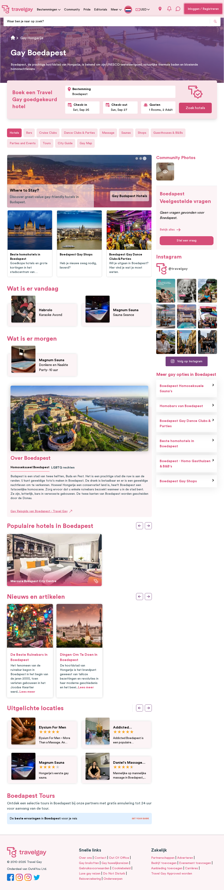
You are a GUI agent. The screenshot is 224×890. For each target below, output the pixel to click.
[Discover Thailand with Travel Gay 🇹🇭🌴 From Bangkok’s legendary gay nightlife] (207, 291)
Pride (87, 9)
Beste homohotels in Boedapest (177, 443)
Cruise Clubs (48, 132)
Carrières (191, 868)
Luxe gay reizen (89, 873)
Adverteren (185, 857)
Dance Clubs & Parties (79, 132)
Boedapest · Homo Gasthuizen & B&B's (185, 463)
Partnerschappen (163, 857)
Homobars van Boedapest (181, 406)
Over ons (85, 857)
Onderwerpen (112, 878)
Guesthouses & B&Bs (168, 132)
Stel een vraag (186, 240)
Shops (142, 132)
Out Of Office (119, 857)
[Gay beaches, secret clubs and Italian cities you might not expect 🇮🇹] (165, 291)
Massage (108, 132)
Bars (29, 132)
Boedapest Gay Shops (178, 481)
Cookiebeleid (121, 868)
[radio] (41, 732)
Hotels (14, 132)
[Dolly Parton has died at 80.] (186, 291)
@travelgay (178, 269)
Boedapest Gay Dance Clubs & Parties (185, 423)
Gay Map (86, 143)
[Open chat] (178, 8)
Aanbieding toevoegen (166, 868)
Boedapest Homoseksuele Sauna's (182, 388)
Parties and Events (23, 143)
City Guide (65, 143)
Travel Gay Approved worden (171, 873)
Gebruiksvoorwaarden (94, 868)
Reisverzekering (90, 878)
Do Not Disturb (114, 873)
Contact (100, 857)
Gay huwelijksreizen (115, 863)
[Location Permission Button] (160, 9)
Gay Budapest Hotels (129, 196)
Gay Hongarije (31, 38)
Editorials (100, 9)
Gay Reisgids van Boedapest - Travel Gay (39, 511)
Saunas (126, 132)
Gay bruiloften (89, 863)
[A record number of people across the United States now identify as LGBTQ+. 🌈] (207, 316)
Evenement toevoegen (195, 863)
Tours (47, 143)
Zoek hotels (195, 108)
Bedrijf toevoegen (164, 863)
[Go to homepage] (17, 9)
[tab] (136, 158)
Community (72, 9)
